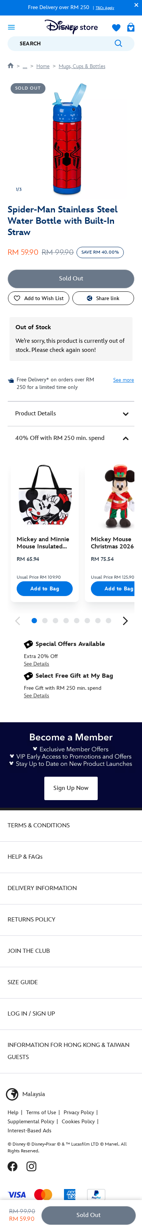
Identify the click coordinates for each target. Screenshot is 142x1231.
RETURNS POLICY (31, 919)
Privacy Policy (79, 1112)
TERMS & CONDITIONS (39, 825)
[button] (134, 5)
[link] (17, 621)
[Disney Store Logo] (71, 27)
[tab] (71, 413)
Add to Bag (44, 588)
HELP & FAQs (25, 857)
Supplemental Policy (31, 1121)
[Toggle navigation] (11, 26)
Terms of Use (41, 1112)
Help (13, 1112)
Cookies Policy (78, 1121)
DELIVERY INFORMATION (42, 888)
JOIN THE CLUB (29, 951)
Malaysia (33, 1094)
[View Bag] (130, 28)
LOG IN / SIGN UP (31, 1013)
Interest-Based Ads (29, 1130)
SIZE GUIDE (23, 982)
